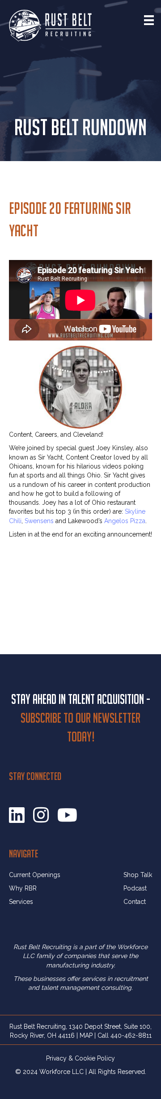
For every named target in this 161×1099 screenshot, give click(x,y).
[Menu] (149, 20)
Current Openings (34, 874)
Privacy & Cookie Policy (80, 1058)
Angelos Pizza (124, 520)
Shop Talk (137, 874)
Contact (134, 901)
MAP (86, 1035)
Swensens (39, 520)
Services (21, 901)
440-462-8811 (131, 1035)
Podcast (135, 888)
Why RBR (23, 888)
